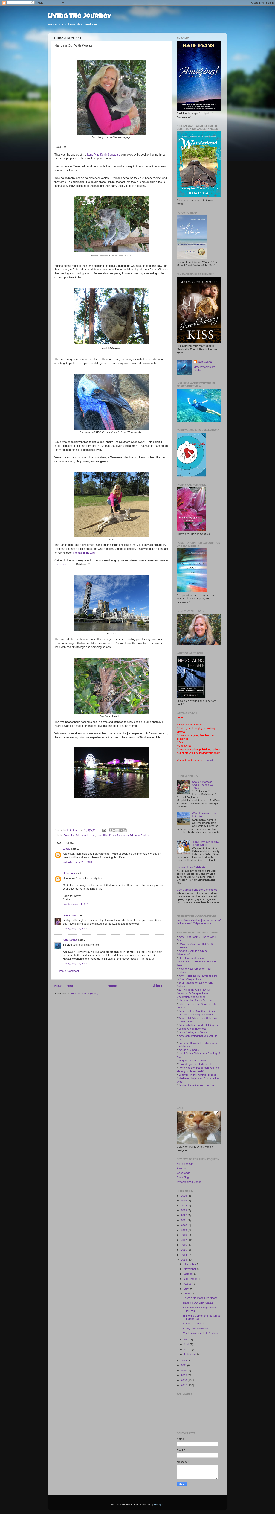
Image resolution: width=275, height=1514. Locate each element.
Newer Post (63, 986)
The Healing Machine (191, 958)
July (186, 1288)
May (187, 1339)
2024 (184, 1205)
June (187, 1293)
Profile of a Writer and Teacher (196, 1085)
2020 (184, 1225)
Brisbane (80, 835)
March (188, 1349)
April (187, 1344)
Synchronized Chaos (189, 1181)
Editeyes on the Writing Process (197, 1074)
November (190, 1269)
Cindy (66, 848)
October (189, 1274)
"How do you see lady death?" (196, 1064)
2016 (184, 1245)
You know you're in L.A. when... (201, 1333)
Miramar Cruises (140, 835)
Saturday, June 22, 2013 (77, 862)
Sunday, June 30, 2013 (76, 904)
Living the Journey (79, 16)
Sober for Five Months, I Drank (196, 1011)
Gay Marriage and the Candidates (197, 889)
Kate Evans (70, 939)
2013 (184, 1259)
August (188, 1283)
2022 (184, 1215)
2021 (184, 1220)
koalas (91, 835)
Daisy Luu (69, 915)
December (190, 1264)
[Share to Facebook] (121, 830)
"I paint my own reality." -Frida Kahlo (206, 843)
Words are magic (188, 1050)
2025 (184, 1200)
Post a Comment (69, 971)
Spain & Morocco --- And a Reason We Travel (204, 784)
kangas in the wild (84, 552)
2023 (184, 1210)
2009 (184, 1375)
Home (112, 986)
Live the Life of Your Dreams (195, 1000)
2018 (184, 1235)
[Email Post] (103, 830)
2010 (184, 1370)
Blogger (158, 1504)
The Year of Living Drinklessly (195, 1014)
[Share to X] (118, 830)
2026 (184, 1195)
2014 (184, 1254)
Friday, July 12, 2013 (75, 928)
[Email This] (110, 830)
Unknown (69, 873)
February (189, 1354)
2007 (184, 1385)
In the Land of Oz (193, 1323)
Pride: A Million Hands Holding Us (198, 1025)
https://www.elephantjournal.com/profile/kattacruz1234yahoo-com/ (199, 922)
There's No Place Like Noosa (200, 1298)
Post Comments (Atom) (84, 993)
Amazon (182, 1168)
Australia (69, 835)
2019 (184, 1230)
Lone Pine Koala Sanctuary (103, 154)
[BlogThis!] (114, 830)
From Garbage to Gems (192, 1032)
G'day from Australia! (195, 1328)
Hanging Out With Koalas (198, 1302)
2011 (184, 1365)
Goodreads (183, 1172)
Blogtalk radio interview (192, 1060)
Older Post (159, 986)
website (209, 760)
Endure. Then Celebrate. (191, 867)
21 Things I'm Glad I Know (194, 989)
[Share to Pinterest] (125, 830)
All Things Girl (185, 1163)
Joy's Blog (183, 1177)
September (191, 1278)
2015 (184, 1249)
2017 (184, 1240)
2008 (184, 1380)
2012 (184, 1360)
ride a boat (60, 564)
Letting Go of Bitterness (192, 1028)
